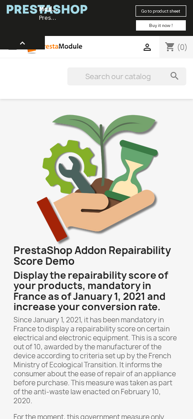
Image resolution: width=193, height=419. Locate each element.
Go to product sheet (160, 11)
